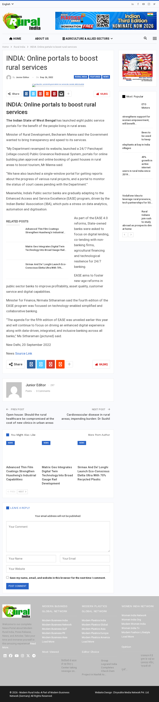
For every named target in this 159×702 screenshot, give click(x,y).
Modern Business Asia (54, 637)
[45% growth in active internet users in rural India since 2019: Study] (130, 161)
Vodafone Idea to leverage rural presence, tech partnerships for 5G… (137, 199)
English (6, 4)
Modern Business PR (53, 633)
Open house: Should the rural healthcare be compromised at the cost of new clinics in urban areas (30, 419)
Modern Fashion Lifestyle (136, 632)
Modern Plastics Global (95, 624)
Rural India (81, 77)
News (106, 77)
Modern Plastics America (96, 637)
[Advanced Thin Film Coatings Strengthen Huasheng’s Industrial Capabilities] (14, 233)
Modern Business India (55, 620)
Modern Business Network (57, 624)
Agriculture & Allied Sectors (87, 38)
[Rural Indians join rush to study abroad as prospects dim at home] (130, 216)
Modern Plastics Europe (95, 633)
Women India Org (131, 619)
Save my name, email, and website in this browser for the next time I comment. (58, 577)
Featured (95, 77)
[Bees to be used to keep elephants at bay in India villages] (130, 137)
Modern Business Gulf (54, 628)
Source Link (23, 353)
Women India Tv (130, 628)
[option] (137, 167)
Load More (48, 641)
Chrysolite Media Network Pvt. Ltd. (131, 692)
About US (42, 38)
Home (17, 38)
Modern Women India (134, 623)
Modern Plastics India (94, 620)
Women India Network (134, 615)
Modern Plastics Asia (93, 628)
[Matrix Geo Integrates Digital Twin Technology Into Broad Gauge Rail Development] (14, 251)
